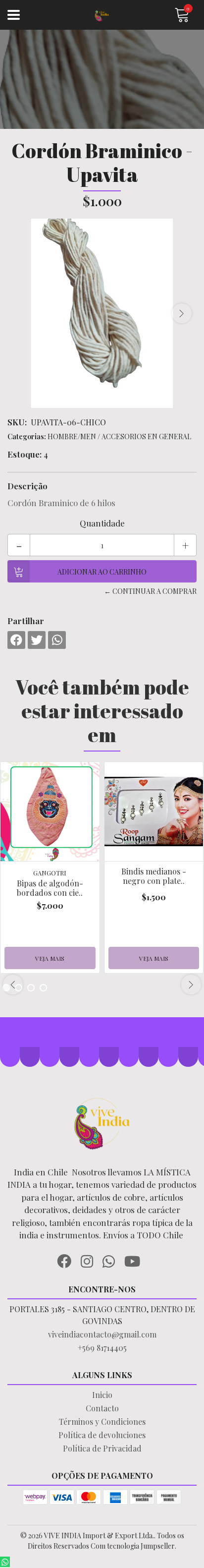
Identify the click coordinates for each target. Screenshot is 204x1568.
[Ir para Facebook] (68, 1260)
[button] (31, 987)
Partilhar (25, 620)
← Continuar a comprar (150, 591)
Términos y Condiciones (102, 1421)
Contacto (102, 1408)
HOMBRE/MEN (72, 436)
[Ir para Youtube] (136, 1260)
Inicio (102, 1395)
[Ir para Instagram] (91, 1260)
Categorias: (26, 436)
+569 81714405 (102, 1347)
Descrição (27, 485)
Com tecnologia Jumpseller (133, 1546)
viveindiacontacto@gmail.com (102, 1334)
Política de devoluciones (102, 1435)
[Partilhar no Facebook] (16, 640)
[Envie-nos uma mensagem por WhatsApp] (5, 1562)
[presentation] (182, 313)
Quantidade (102, 523)
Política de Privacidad (102, 1448)
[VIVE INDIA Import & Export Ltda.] (102, 15)
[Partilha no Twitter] (37, 640)
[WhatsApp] (112, 1260)
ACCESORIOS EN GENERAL (146, 436)
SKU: (17, 421)
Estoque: (24, 454)
